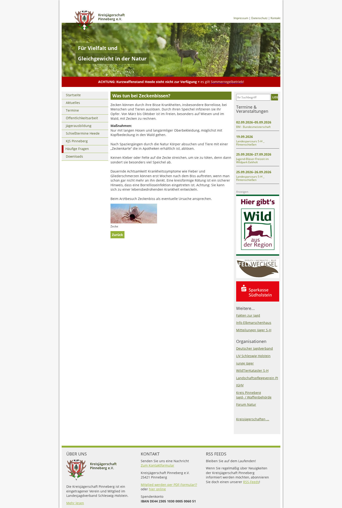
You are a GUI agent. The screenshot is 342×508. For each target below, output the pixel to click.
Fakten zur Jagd (248, 315)
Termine (72, 110)
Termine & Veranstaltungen (252, 109)
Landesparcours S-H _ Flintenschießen (250, 142)
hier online (157, 489)
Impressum (241, 18)
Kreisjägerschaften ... (252, 419)
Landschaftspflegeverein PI (257, 378)
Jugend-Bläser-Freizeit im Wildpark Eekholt (252, 160)
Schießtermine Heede (83, 133)
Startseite (73, 95)
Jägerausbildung (78, 125)
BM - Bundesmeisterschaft (253, 127)
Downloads (74, 156)
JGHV (240, 385)
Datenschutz (259, 18)
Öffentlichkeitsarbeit (82, 118)
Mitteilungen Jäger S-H (253, 330)
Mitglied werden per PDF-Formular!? (169, 484)
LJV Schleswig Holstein (253, 356)
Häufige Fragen (77, 148)
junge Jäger (245, 363)
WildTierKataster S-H (252, 370)
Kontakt (275, 18)
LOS (275, 97)
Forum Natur (246, 404)
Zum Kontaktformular (157, 465)
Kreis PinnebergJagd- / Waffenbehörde (254, 394)
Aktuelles (73, 102)
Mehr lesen (75, 503)
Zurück (117, 234)
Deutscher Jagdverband (254, 348)
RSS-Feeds (251, 482)
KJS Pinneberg (77, 141)
